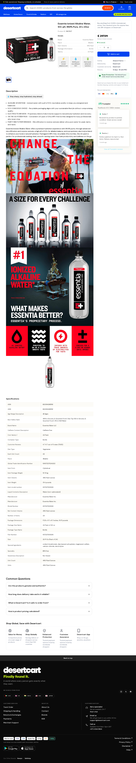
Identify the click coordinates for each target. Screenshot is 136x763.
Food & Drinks (32, 14)
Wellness (6, 14)
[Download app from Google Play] (10, 748)
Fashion (43, 14)
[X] (126, 692)
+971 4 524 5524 (96, 729)
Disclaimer (127, 746)
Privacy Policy (126, 742)
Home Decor (18, 14)
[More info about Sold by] (125, 61)
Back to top (68, 658)
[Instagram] (121, 692)
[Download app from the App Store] (27, 748)
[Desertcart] (12, 8)
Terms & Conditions (123, 738)
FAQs (129, 750)
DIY (51, 14)
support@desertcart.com (100, 720)
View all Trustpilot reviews (113, 149)
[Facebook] (131, 692)
